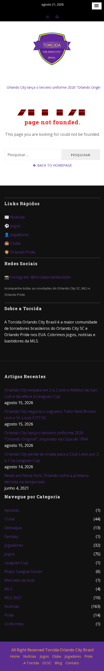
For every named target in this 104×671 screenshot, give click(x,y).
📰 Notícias (14, 217)
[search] (57, 17)
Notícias (11, 606)
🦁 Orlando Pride (19, 252)
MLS (8, 589)
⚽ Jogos (12, 226)
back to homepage (54, 165)
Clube (9, 519)
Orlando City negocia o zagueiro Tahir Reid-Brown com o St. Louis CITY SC (50, 414)
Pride (9, 615)
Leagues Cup (16, 562)
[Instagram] (47, 17)
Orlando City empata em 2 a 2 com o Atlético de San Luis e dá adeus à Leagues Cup (50, 393)
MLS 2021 (13, 597)
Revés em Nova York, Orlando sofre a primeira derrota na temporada (46, 478)
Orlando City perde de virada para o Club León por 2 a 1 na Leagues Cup (51, 457)
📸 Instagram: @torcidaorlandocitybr (37, 277)
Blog (58, 663)
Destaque (13, 527)
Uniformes (14, 624)
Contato (72, 663)
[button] (97, 5)
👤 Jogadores (16, 234)
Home (15, 656)
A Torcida (31, 663)
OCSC (46, 663)
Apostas (11, 510)
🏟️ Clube (12, 243)
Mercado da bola (19, 580)
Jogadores (13, 545)
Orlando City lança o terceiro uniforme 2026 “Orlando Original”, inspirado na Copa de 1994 (46, 436)
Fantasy (11, 536)
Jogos (9, 554)
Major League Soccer (23, 571)
